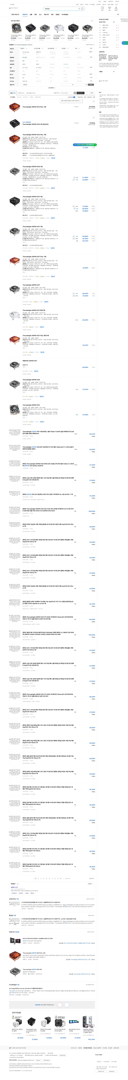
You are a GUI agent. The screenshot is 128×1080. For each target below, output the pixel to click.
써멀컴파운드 (32, 148)
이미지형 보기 (88, 93)
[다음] (118, 22)
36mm (39, 172)
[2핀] (40, 78)
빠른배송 (25, 84)
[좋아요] (66, 1004)
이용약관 (80, 1048)
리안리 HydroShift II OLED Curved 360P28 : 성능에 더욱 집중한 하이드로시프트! (109, 126)
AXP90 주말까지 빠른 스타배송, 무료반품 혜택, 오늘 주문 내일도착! (24, 890)
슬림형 (32, 169)
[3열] (40, 71)
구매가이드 (23, 908)
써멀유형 (38, 148)
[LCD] (54, 81)
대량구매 (53, 158)
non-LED (30, 146)
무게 (45, 140)
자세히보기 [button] (38, 1060)
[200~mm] (54, 68)
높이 (11, 67)
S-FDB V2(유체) (54, 142)
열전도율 (47, 148)
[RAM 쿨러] (81, 57)
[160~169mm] (81, 68)
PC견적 (86, 4)
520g (46, 262)
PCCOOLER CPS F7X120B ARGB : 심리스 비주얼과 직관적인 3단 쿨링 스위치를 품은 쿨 (109, 116)
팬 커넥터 (12, 78)
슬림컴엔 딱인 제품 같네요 (29, 972)
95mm (26, 140)
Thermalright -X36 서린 (32, 969)
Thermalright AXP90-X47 (31, 285)
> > (33, 499)
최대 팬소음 (55, 143)
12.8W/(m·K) (52, 148)
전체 (13, 93)
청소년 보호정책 (97, 1048)
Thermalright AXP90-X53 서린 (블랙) (73, 36)
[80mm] (81, 74)
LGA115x (35, 139)
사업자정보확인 (62, 1055)
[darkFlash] (67, 52)
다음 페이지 (63, 878)
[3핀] (54, 78)
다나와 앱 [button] (12, 4)
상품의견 (25, 943)
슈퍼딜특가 (21, 893)
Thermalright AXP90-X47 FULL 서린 (34, 256)
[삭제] (79, 9)
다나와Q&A (65, 14)
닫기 (24, 150)
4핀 (45, 142)
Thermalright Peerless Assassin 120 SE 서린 (31, 1031)
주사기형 (42, 148)
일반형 (32, 137)
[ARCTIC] (26, 54)
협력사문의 (116, 1048)
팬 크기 (11, 74)
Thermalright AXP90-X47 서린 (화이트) (58, 36)
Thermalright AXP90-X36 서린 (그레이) (44, 36)
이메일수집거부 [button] (101, 1071)
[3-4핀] (67, 78)
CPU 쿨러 (25, 137)
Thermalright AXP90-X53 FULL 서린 (34, 135)
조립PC (81, 4)
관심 (48, 158)
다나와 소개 (73, 1048)
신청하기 (90, 883)
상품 (31, 14)
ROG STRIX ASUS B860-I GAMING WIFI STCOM (38, 938)
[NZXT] (40, 54)
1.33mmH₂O (48, 143)
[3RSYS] (81, 52)
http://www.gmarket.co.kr (19, 889)
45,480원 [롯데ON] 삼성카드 (36, 245)
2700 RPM (25, 143)
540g (48, 140)
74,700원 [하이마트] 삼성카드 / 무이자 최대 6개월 (41, 153)
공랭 (29, 137)
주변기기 (22, 48)
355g (45, 202)
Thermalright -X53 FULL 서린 (34, 953)
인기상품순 (12, 97)
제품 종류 (12, 57)
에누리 (99, 1)
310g (27, 290)
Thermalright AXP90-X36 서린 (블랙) (30, 36)
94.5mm (34, 140)
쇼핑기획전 (98, 4)
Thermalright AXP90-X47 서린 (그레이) (87, 36)
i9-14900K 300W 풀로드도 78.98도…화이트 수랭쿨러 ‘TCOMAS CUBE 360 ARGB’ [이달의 (109, 100)
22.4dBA (25, 145)
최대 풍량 (31, 143)
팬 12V (34, 145)
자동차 (77, 4)
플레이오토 (111, 1)
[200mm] (40, 74)
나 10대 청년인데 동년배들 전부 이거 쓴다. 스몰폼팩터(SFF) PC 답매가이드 (43, 155)
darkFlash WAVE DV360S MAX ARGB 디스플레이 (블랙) (88, 1031)
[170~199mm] (67, 68)
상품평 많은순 (38, 97)
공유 (118, 14)
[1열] (67, 71)
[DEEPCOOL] (54, 52)
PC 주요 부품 (37, 48)
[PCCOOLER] (54, 54)
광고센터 (110, 1048)
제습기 (104, 30)
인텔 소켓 (30, 139)
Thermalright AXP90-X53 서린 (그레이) (16, 36)
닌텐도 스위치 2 (106, 35)
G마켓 (14, 887)
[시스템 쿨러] (54, 57)
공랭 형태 (12, 64)
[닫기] (81, 101)
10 (60, 878)
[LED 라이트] (40, 81)
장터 (35, 14)
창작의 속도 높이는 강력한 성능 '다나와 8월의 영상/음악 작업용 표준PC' (113, 58)
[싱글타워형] (54, 64)
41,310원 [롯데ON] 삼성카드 (36, 185)
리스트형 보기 (86, 93)
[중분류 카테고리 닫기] (25, 48)
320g (27, 410)
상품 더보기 (91, 878)
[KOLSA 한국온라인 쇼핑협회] (12, 1074)
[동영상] (18, 136)
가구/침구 (63, 48)
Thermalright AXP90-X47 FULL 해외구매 (36, 335)
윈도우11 (104, 42)
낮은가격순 (19, 97)
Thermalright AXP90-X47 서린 (33, 226)
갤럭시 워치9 (105, 25)
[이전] (116, 22)
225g (45, 172)
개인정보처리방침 (88, 1048)
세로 (31, 140)
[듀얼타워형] (67, 64)
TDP (40, 287)
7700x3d (105, 32)
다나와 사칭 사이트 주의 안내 (19, 1048)
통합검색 (25, 14)
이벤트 (108, 4)
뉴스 (40, 14)
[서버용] (81, 64)
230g (27, 385)
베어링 (48, 142)
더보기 (116, 4)
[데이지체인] (81, 81)
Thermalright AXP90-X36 (31, 380)
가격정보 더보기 (89, 147)
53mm (41, 140)
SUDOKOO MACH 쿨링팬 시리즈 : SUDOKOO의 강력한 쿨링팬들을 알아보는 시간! (109, 119)
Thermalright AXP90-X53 (31, 405)
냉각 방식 (12, 61)
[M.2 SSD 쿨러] (67, 57)
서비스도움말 (113, 1061)
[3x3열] (81, 71)
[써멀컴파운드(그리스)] (40, 57)
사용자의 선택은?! (89, 44)
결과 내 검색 (79, 93)
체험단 (112, 4)
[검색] (83, 9)
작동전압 (30, 145)
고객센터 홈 (99, 1061)
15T (42, 142)
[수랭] (40, 61)
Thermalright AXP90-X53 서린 (33, 196)
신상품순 (31, 97)
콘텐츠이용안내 (47, 1060)
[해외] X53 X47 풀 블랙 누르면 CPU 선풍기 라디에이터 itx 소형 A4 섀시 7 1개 (48, 494)
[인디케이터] (67, 81)
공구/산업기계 (51, 48)
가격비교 (21, 93)
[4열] (26, 71)
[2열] (54, 71)
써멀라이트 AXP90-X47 (30, 361)
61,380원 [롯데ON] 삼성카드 (36, 215)
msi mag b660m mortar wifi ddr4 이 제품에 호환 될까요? (26, 988)
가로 (23, 140)
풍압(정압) (42, 143)
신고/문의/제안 (106, 1061)
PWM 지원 (35, 146)
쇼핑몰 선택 (56, 93)
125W (43, 287)
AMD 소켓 (51, 139)
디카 (76, 48)
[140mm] (54, 74)
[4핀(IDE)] (81, 78)
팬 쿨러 (36, 137)
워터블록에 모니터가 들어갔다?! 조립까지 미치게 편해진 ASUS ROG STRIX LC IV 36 (109, 123)
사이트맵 (104, 1048)
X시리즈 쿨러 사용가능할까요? (32, 941)
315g (46, 232)
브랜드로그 (31, 158)
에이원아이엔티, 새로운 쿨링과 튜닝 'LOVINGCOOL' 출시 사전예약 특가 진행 (109, 106)
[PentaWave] (67, 54)
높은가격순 (25, 97)
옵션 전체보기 (51, 87)
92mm (32, 142)
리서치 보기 (15, 57)
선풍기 (104, 40)
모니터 (104, 37)
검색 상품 (30, 93)
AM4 (55, 139)
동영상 (57, 14)
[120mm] (67, 74)
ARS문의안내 (111, 1071)
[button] (102, 9)
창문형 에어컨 (106, 47)
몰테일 (105, 1)
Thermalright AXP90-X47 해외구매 (34, 310)
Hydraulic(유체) (53, 174)
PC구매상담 (92, 4)
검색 (91, 84)
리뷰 (52, 14)
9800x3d (105, 27)
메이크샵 (117, 1)
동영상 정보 (23, 925)
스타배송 (26, 893)
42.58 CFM (36, 143)
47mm (39, 232)
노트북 (104, 44)
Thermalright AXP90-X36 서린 (33, 166)
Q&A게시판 (11, 994)
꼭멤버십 (32, 893)
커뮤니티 (104, 4)
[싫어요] (59, 1004)
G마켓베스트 (14, 893)
